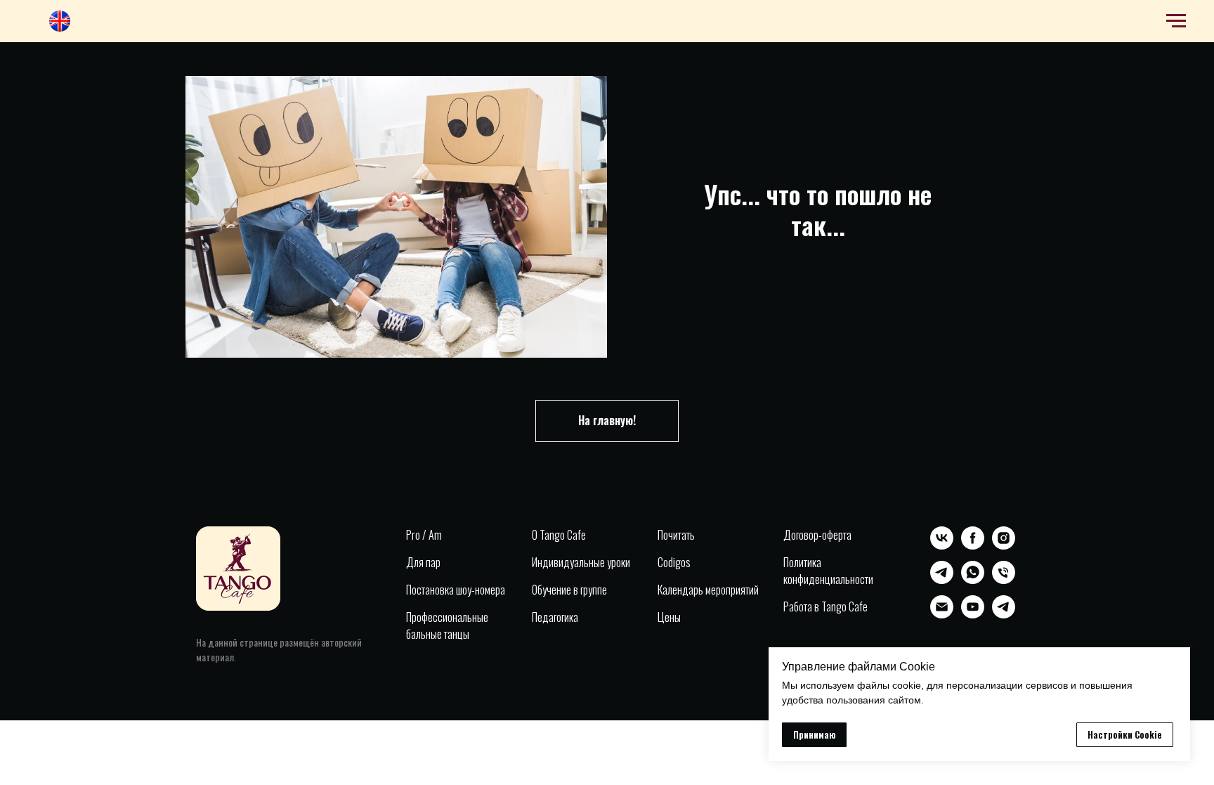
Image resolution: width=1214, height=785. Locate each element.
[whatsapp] (972, 580)
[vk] (941, 546)
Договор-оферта (817, 534)
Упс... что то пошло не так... (818, 209)
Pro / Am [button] (424, 534)
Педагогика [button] (555, 617)
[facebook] (972, 546)
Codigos (674, 562)
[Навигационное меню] (1176, 21)
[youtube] (972, 615)
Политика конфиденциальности (828, 571)
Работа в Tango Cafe (825, 606)
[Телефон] (1003, 580)
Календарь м (684, 589)
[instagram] (1003, 546)
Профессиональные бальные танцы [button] (447, 625)
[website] (59, 28)
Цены (669, 617)
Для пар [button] (423, 562)
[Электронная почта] (941, 615)
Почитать (676, 534)
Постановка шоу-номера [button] (455, 589)
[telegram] (941, 580)
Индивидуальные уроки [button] (581, 562)
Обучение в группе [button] (569, 589)
